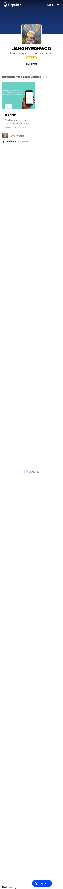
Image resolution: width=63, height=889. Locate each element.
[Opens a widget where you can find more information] (42, 883)
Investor (32, 58)
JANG (12, 135)
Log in (50, 4)
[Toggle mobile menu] (58, 4)
